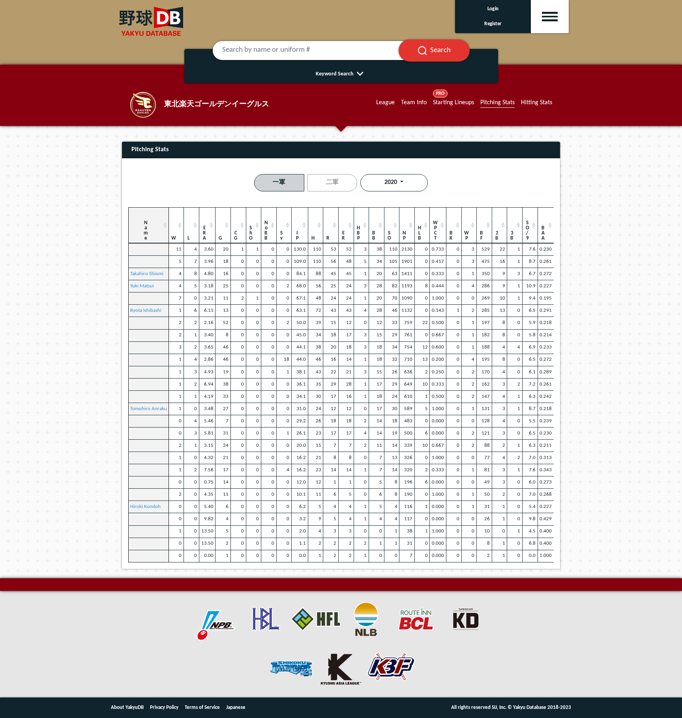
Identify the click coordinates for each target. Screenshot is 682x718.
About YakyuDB (127, 707)
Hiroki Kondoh (145, 506)
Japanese (235, 707)
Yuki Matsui (142, 286)
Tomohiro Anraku (148, 408)
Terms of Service (202, 707)
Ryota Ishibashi (145, 310)
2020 (391, 182)
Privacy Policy (164, 707)
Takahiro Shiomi (146, 273)
